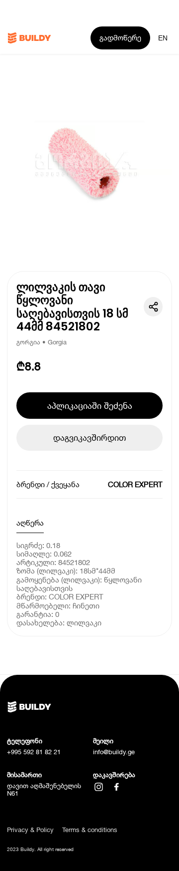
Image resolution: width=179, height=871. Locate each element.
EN (163, 38)
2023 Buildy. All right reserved (40, 849)
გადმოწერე (120, 37)
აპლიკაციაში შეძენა (89, 405)
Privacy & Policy (30, 830)
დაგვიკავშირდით (89, 437)
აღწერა (30, 522)
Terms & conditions (89, 830)
